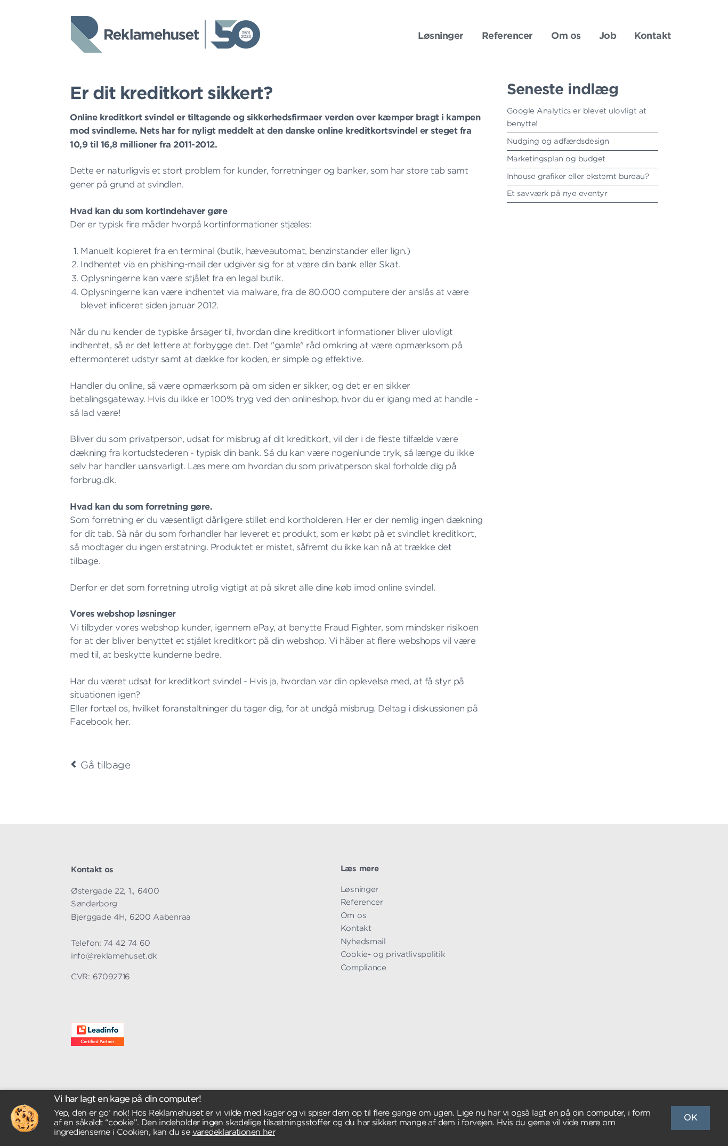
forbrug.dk (92, 480)
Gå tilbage (105, 765)
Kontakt (653, 35)
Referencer (507, 35)
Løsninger (441, 35)
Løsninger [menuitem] (359, 889)
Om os (566, 35)
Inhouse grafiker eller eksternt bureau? (578, 176)
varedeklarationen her (233, 1132)
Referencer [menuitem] (362, 901)
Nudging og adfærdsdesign (558, 141)
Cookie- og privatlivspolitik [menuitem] (393, 954)
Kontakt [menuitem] (356, 927)
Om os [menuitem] (354, 915)
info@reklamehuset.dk (114, 955)
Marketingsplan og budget (556, 158)
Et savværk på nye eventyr (557, 193)
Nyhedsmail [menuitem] (363, 941)
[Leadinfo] (97, 1042)
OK (691, 1117)
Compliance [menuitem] (363, 967)
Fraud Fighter (353, 628)
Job (608, 35)
